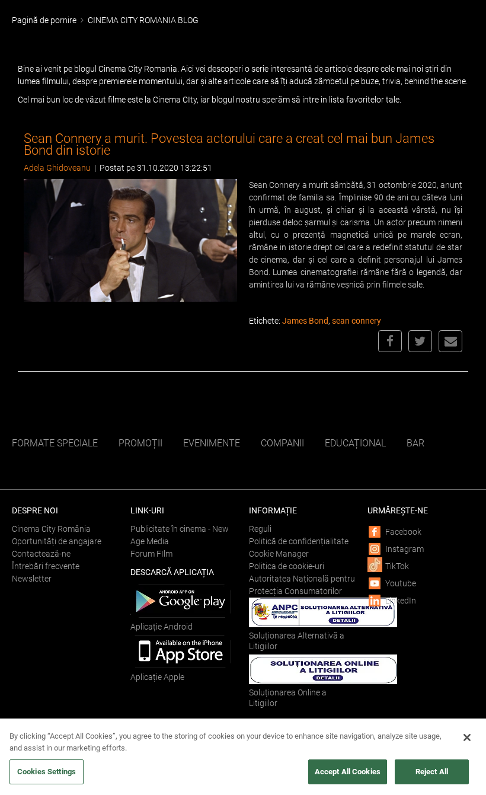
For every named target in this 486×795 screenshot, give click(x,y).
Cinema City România (51, 529)
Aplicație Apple (157, 677)
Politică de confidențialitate (298, 541)
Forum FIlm (151, 553)
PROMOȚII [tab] (140, 443)
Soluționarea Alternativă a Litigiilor (296, 641)
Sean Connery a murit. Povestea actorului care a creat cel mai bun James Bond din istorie (229, 144)
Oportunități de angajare (56, 541)
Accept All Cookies (348, 771)
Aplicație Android (161, 626)
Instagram (404, 549)
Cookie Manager (279, 553)
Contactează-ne (41, 553)
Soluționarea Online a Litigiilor (288, 698)
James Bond (305, 320)
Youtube (400, 583)
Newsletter (32, 578)
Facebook (403, 532)
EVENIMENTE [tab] (211, 443)
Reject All (431, 771)
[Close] (467, 737)
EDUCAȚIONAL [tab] (355, 443)
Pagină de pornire (44, 20)
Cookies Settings (46, 771)
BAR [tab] (415, 443)
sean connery (356, 320)
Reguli (260, 529)
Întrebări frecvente (45, 566)
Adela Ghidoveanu (57, 168)
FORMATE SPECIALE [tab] (55, 443)
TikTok (397, 566)
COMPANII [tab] (282, 443)
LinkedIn (400, 600)
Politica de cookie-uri (286, 566)
